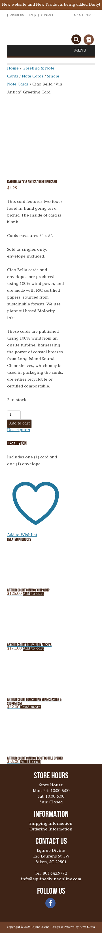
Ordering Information (51, 830)
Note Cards (32, 77)
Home (13, 69)
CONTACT (47, 15)
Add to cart (19, 424)
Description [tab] (18, 430)
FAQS (32, 15)
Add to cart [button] (33, 594)
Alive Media (87, 927)
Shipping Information (51, 824)
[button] (80, 50)
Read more (30, 707)
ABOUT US (17, 15)
